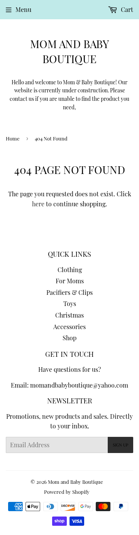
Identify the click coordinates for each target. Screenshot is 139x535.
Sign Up (120, 445)
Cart (126, 9)
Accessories (69, 327)
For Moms (70, 281)
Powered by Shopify (67, 491)
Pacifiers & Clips (69, 292)
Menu (23, 9)
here (38, 204)
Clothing (70, 270)
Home (13, 138)
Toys (69, 303)
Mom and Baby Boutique (69, 51)
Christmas (69, 315)
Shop (69, 338)
